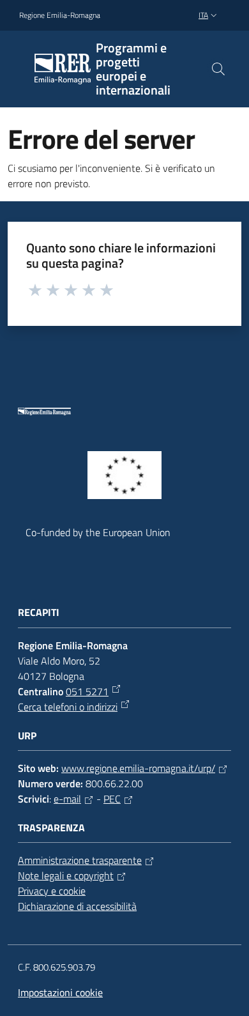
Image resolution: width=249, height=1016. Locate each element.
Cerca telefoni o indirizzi (67, 706)
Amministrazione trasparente (80, 860)
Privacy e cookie (52, 890)
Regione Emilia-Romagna (59, 15)
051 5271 (87, 691)
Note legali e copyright (66, 875)
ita (203, 15)
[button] (218, 69)
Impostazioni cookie (60, 992)
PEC (112, 798)
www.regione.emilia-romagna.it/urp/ (138, 768)
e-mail (67, 798)
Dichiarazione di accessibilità (77, 906)
